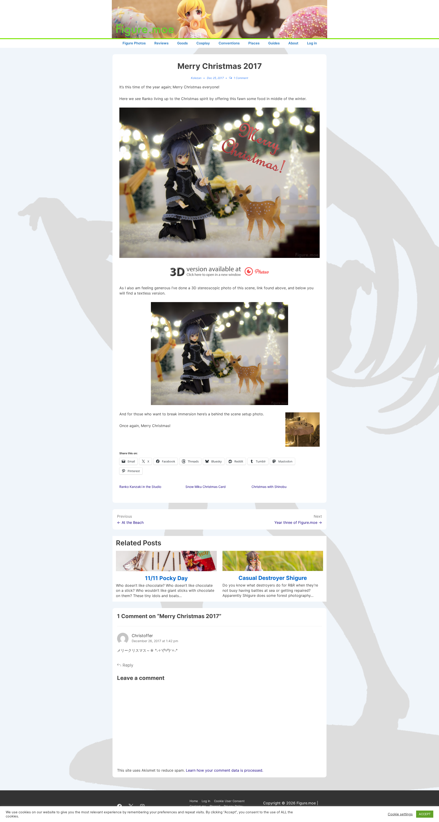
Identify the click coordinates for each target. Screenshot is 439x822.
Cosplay (203, 43)
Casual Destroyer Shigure (272, 578)
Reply (128, 665)
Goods (182, 43)
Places (254, 43)
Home (194, 801)
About (293, 43)
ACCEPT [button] (425, 814)
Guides (274, 43)
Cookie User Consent (229, 801)
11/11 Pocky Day (166, 578)
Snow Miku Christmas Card (205, 487)
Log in (312, 43)
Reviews (161, 43)
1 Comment (241, 78)
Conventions (229, 43)
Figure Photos (134, 43)
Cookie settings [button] (400, 814)
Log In (206, 801)
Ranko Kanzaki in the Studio (140, 487)
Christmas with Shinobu (269, 487)
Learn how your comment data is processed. (224, 770)
